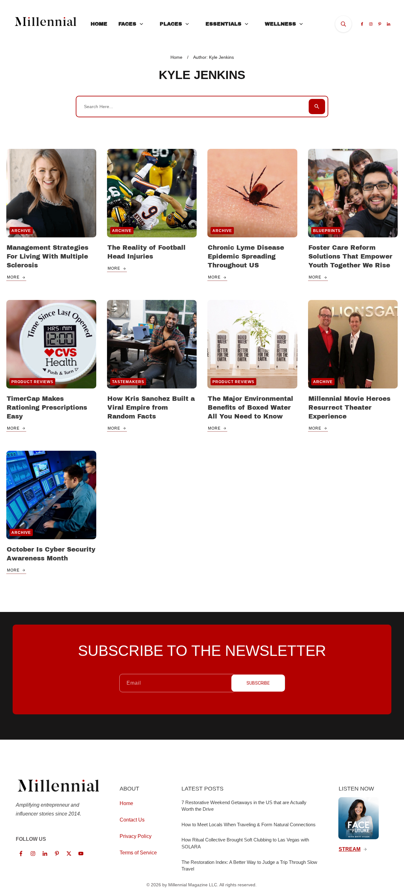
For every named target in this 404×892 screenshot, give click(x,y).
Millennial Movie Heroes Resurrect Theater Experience (349, 407)
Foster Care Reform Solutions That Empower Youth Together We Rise (350, 256)
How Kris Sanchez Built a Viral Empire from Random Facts (151, 407)
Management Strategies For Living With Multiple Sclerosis (47, 256)
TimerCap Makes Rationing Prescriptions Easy (47, 407)
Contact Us (132, 819)
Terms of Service (138, 852)
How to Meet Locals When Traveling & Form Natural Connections (248, 824)
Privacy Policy (136, 836)
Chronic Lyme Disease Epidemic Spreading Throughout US (246, 256)
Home (126, 803)
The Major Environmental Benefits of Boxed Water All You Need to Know (250, 407)
